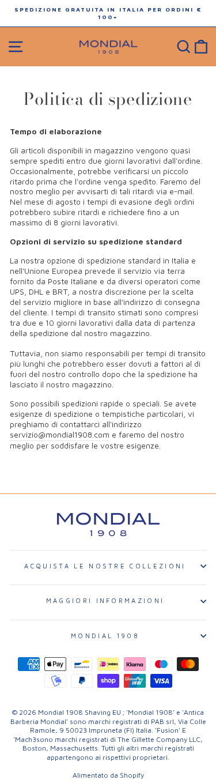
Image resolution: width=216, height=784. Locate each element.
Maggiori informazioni (105, 600)
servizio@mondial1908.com (59, 434)
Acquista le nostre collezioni (104, 566)
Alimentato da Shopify (108, 775)
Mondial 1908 (105, 635)
